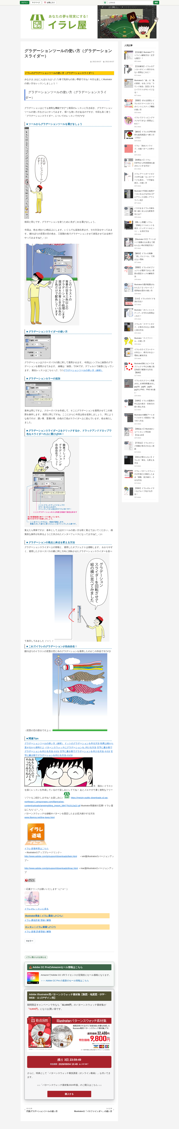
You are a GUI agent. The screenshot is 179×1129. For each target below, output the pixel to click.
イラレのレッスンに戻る (36, 909)
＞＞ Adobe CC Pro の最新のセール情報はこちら (65, 980)
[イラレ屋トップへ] (89, 21)
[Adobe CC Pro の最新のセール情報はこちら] (33, 978)
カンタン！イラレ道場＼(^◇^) (40, 927)
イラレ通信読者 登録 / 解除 (37, 920)
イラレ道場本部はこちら (36, 848)
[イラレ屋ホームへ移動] (105, 2)
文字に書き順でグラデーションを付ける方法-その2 (85, 751)
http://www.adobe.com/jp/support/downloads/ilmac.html (51, 868)
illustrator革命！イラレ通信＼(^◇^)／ (44, 916)
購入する (69, 1094)
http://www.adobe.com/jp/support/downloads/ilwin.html (50, 856)
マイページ (36, 2)
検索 (156, 2)
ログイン (24, 2)
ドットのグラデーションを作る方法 (82, 743)
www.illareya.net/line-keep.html (39, 817)
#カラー (29, 941)
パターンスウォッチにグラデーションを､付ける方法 (70, 747)
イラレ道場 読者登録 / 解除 (37, 931)
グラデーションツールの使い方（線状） (83, 370)
